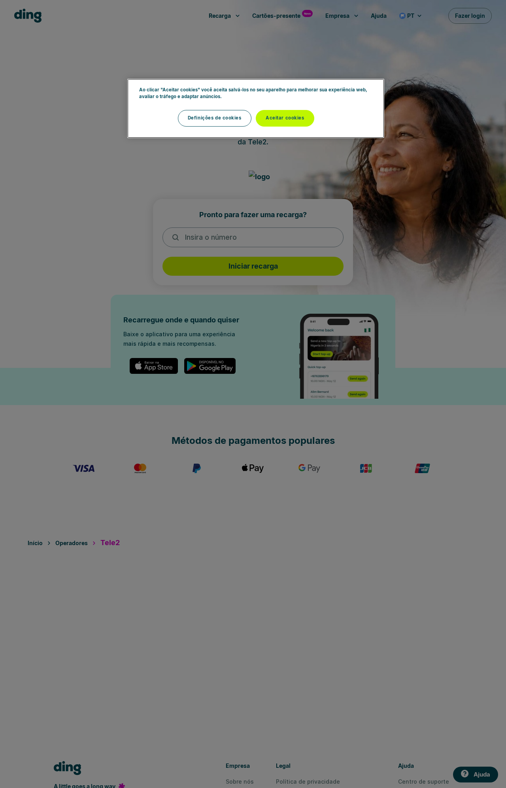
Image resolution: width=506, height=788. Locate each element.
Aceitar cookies (285, 118)
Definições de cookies (215, 118)
